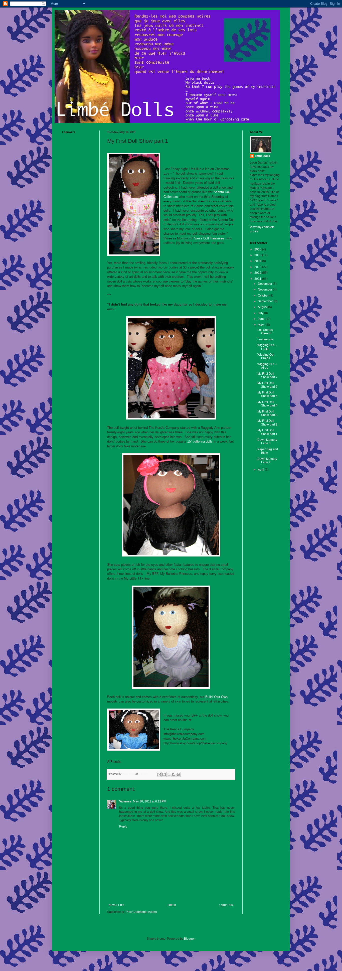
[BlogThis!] (163, 774)
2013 (258, 267)
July (261, 313)
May (261, 325)
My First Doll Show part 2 (267, 422)
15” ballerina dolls (200, 441)
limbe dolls (262, 156)
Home (172, 905)
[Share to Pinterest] (178, 774)
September (266, 301)
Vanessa (125, 801)
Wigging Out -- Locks (267, 346)
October (263, 295)
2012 (258, 272)
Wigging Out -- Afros (267, 365)
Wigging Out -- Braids (267, 356)
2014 (258, 261)
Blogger (189, 938)
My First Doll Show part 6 (267, 384)
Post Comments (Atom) (141, 912)
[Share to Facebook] (173, 774)
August (263, 307)
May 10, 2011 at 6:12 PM (149, 801)
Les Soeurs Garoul (265, 331)
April (261, 469)
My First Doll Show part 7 (267, 375)
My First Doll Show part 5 (267, 394)
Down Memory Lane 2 (267, 460)
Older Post (226, 905)
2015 (258, 255)
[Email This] (159, 774)
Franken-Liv (265, 339)
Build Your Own (216, 697)
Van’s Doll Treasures (209, 238)
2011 (258, 279)
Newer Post (116, 905)
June (261, 319)
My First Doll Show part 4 (267, 403)
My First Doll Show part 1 (267, 432)
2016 (258, 249)
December (265, 284)
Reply (123, 826)
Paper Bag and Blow (267, 451)
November (265, 289)
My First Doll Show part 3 (267, 413)
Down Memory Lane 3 (267, 441)
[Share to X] (168, 774)
